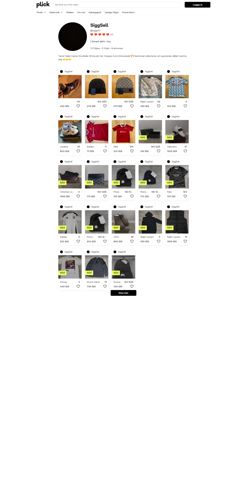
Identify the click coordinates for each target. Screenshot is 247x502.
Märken (70, 12)
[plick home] (43, 4)
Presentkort (128, 12)
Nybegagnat (95, 12)
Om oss (81, 12)
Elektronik (54, 12)
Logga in (197, 4)
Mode (40, 12)
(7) (111, 34)
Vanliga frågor (112, 12)
